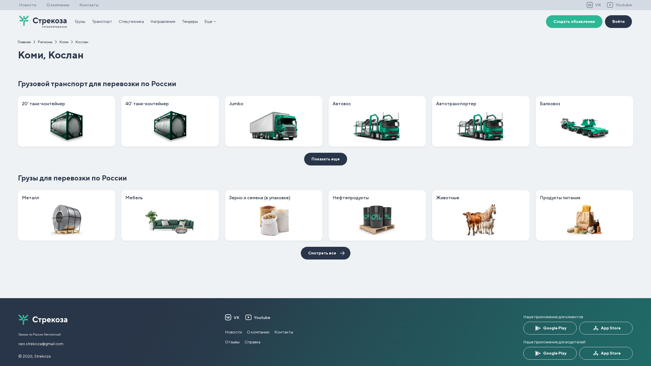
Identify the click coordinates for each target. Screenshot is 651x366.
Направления (163, 21)
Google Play (554, 328)
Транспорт (102, 21)
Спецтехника (131, 21)
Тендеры (190, 21)
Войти (618, 21)
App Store (611, 328)
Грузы (80, 21)
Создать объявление (574, 21)
